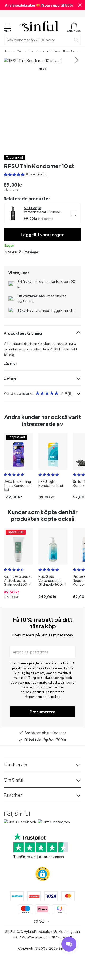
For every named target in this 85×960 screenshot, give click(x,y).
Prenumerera (42, 711)
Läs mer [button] (10, 363)
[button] (80, 5)
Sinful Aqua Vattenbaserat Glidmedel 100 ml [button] (43, 210)
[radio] (6, 174)
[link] (7, 51)
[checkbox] (73, 213)
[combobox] (38, 40)
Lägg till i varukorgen (42, 234)
